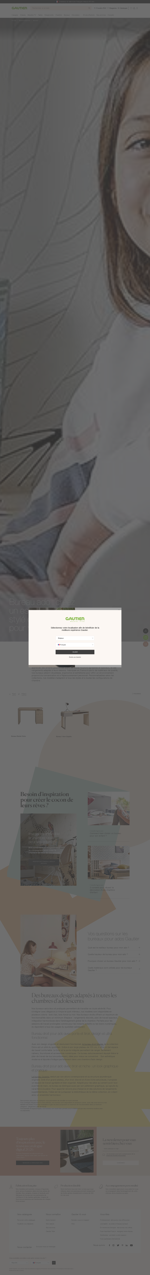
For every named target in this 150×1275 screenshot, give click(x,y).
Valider (75, 652)
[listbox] (75, 638)
